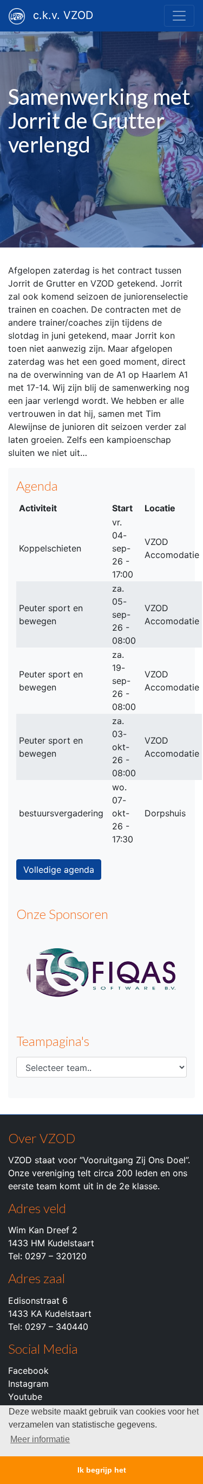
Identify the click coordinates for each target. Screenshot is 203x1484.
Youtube (25, 1396)
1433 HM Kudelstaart (51, 1243)
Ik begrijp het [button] (101, 1470)
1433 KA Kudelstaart (49, 1313)
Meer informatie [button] (40, 1439)
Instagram (28, 1383)
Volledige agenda (58, 869)
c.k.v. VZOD (63, 15)
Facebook (28, 1370)
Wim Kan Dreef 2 (42, 1230)
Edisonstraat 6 (38, 1300)
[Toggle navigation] (179, 16)
